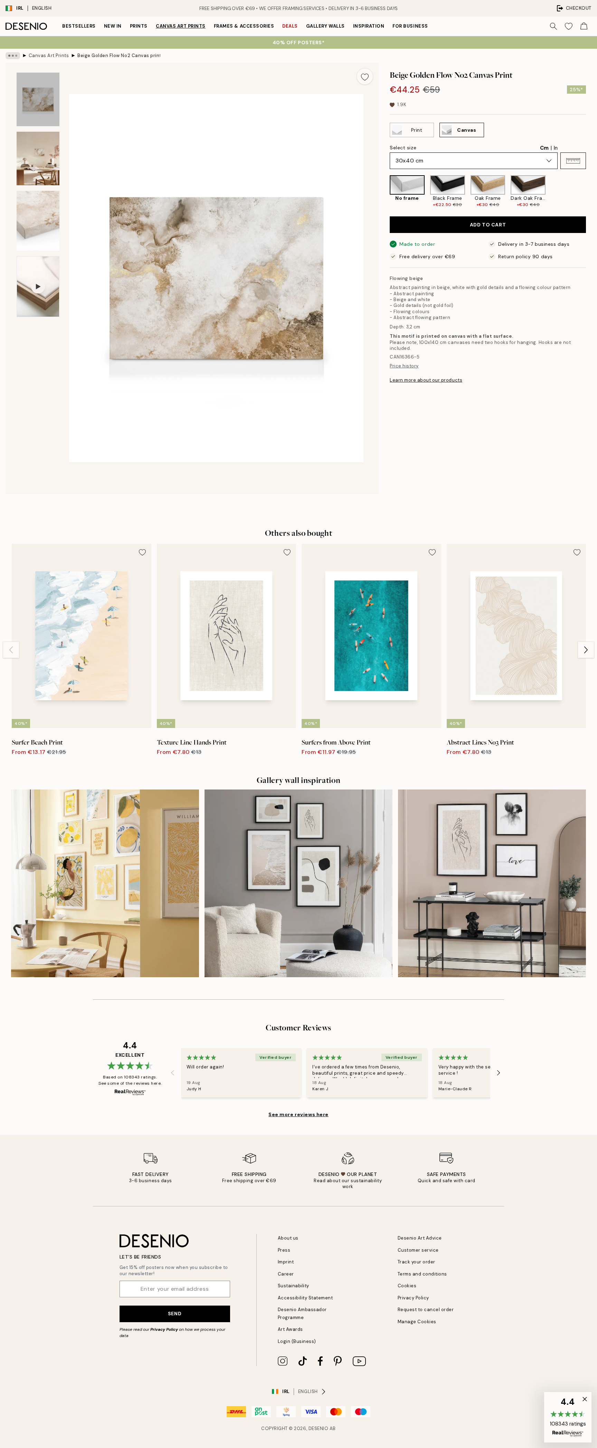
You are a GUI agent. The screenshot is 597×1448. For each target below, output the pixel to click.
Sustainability (293, 1286)
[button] (573, 160)
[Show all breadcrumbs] (13, 55)
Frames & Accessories (244, 26)
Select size (403, 147)
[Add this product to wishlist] (365, 76)
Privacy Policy (164, 1329)
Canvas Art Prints (181, 26)
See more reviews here (298, 1114)
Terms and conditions (422, 1274)
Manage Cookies (417, 1322)
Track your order (416, 1262)
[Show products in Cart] (583, 26)
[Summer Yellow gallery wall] (105, 884)
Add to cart (488, 225)
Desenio (319, 1428)
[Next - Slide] (591, 191)
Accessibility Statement (305, 1298)
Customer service (418, 1250)
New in (113, 26)
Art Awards (290, 1329)
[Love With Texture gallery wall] (492, 884)
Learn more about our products (426, 380)
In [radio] (556, 147)
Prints (139, 26)
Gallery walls (325, 26)
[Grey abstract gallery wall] (298, 884)
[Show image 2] (38, 158)
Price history (404, 366)
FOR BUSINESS (410, 26)
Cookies (407, 1286)
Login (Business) (297, 1341)
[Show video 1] (38, 286)
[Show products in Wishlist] (568, 26)
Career (286, 1274)
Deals (290, 26)
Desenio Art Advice (420, 1238)
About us (288, 1238)
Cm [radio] (544, 147)
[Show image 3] (38, 221)
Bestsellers (79, 26)
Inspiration (369, 26)
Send (174, 1313)
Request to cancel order (426, 1309)
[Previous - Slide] (384, 191)
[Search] (553, 26)
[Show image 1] (38, 99)
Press (284, 1250)
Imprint (286, 1262)
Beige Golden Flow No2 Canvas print (118, 55)
